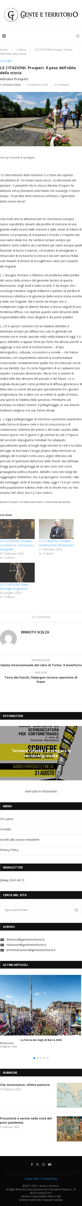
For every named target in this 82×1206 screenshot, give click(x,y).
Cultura (21, 49)
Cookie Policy (32, 1179)
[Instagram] (43, 1164)
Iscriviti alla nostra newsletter (20, 840)
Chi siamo (6, 819)
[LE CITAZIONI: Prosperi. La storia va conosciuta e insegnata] (17, 529)
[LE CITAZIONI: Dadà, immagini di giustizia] (17, 572)
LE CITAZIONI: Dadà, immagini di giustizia (14, 586)
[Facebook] (32, 1164)
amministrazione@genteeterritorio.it (31, 950)
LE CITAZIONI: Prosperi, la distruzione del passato (56, 543)
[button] (3, 752)
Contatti (5, 829)
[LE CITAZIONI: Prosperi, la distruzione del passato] (56, 529)
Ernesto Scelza (12, 85)
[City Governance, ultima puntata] (69, 1095)
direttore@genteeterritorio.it (25, 939)
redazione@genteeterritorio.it (26, 945)
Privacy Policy (9, 850)
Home (4, 49)
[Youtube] (49, 1164)
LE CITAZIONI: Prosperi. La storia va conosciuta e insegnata (17, 545)
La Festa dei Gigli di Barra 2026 (41, 1040)
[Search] (78, 36)
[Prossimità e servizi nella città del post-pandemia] (69, 1128)
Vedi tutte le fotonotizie (41, 791)
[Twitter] (37, 1164)
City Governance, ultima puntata (25, 1085)
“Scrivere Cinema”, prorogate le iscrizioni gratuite (41, 753)
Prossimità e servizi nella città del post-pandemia (26, 1120)
